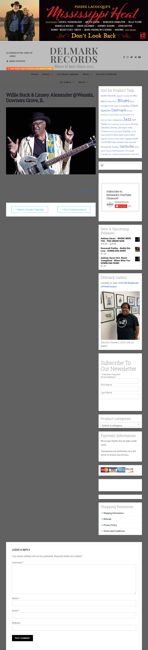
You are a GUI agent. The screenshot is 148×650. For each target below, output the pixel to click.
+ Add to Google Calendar (29, 209)
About (81, 82)
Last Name (106, 392)
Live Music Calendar (68, 74)
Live (135, 138)
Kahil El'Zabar (112, 135)
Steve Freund (106, 151)
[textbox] (120, 426)
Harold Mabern (126, 115)
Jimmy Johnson (118, 127)
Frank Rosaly (114, 115)
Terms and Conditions (114, 531)
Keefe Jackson (124, 135)
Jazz (127, 119)
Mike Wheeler (118, 142)
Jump (126, 131)
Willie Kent (135, 154)
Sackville (127, 146)
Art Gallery (65, 82)
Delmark (118, 110)
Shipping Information (113, 513)
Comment (18, 562)
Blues (123, 100)
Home (34, 74)
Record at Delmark (106, 74)
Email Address (108, 377)
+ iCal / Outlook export (74, 209)
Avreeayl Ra (127, 96)
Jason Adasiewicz (114, 120)
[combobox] (120, 424)
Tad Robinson (118, 151)
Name (16, 598)
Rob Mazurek (130, 142)
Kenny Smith (114, 139)
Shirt (137, 147)
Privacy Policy (110, 525)
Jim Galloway (113, 124)
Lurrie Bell (106, 142)
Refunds (107, 519)
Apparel (120, 96)
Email (15, 610)
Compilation (125, 106)
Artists (46, 74)
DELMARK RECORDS (74, 54)
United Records (124, 154)
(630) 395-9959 (86, 191)
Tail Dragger (129, 151)
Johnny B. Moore (115, 131)
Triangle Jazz (106, 154)
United (114, 154)
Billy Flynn (112, 101)
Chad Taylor (114, 106)
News (86, 74)
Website (16, 623)
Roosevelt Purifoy (110, 147)
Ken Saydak (126, 139)
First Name (106, 385)
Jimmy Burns (125, 124)
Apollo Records (108, 95)
